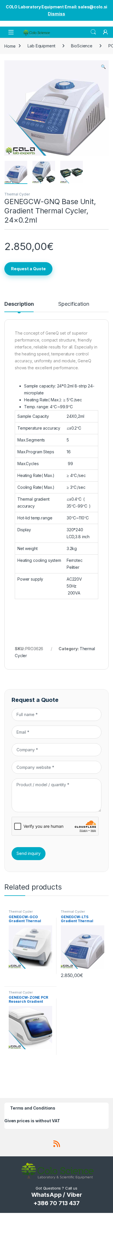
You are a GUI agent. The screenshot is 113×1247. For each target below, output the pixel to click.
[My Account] (105, 32)
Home (9, 45)
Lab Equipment (41, 45)
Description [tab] (19, 304)
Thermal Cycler (17, 194)
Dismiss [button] (56, 13)
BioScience (81, 45)
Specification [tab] (73, 304)
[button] (103, 66)
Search (93, 32)
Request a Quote (28, 268)
